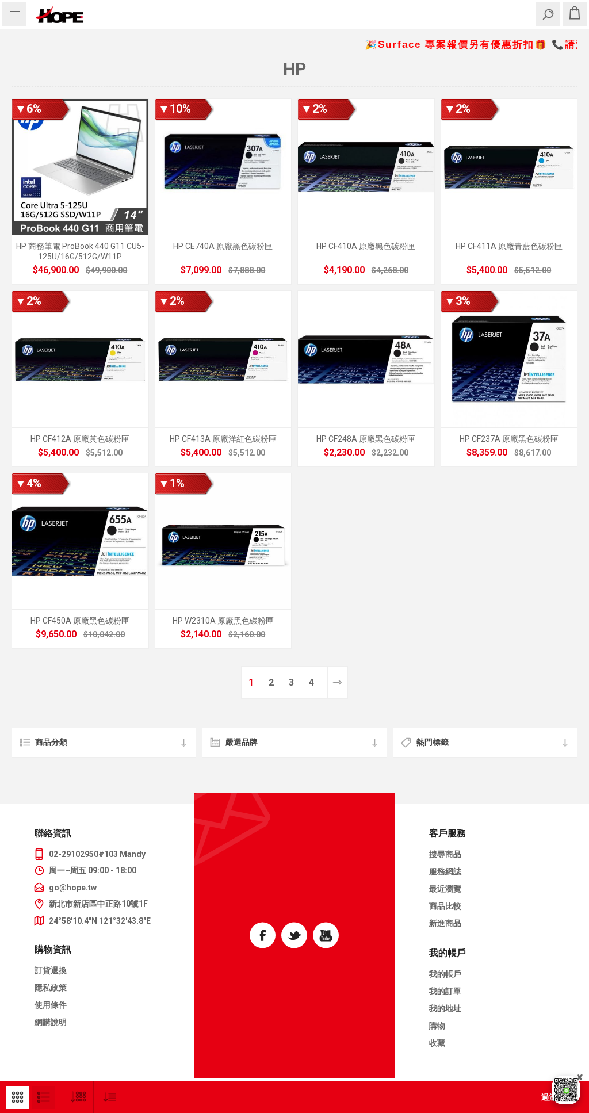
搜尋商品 (445, 854)
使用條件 (51, 1004)
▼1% (171, 483)
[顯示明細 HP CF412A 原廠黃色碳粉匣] (80, 359)
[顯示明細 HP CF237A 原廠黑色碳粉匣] (509, 359)
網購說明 (51, 1022)
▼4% (28, 483)
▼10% (174, 109)
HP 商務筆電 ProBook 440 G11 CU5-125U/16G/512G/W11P (80, 251)
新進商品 (445, 923)
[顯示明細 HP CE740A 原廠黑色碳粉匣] (223, 167)
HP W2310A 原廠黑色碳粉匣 (223, 620)
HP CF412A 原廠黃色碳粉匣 (79, 438)
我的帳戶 (445, 973)
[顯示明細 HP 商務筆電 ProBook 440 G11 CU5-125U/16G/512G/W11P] (80, 167)
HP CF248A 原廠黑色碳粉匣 (365, 438)
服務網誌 (445, 871)
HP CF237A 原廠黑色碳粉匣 (509, 438)
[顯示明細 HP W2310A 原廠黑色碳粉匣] (223, 541)
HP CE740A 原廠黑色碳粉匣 (223, 246)
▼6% (28, 109)
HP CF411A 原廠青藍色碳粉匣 (509, 246)
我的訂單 (445, 991)
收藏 (437, 1042)
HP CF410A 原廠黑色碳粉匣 (365, 246)
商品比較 (445, 906)
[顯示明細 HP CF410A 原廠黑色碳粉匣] (366, 167)
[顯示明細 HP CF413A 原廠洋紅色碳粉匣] (223, 359)
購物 (437, 1025)
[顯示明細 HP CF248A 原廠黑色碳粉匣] (366, 359)
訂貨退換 (51, 970)
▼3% (457, 301)
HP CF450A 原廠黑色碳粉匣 (79, 620)
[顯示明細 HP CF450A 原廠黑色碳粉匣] (80, 541)
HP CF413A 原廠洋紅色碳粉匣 (223, 438)
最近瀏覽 (445, 888)
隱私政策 (51, 987)
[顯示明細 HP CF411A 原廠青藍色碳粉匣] (509, 167)
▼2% (314, 109)
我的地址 (445, 1008)
